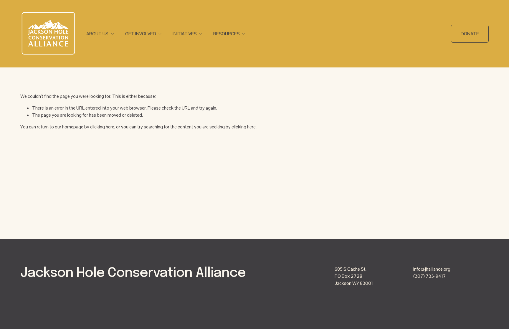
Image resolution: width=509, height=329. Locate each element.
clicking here (102, 127)
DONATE (470, 34)
